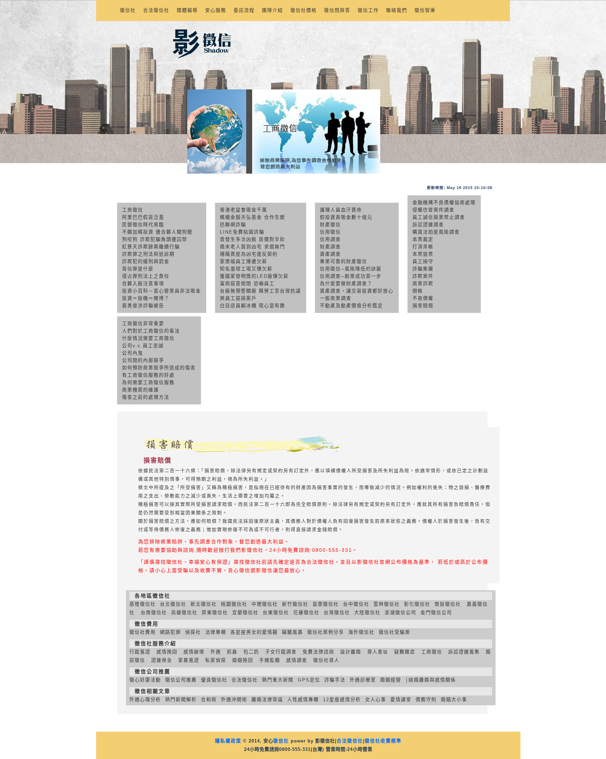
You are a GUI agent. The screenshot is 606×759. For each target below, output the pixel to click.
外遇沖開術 (234, 699)
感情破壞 (193, 651)
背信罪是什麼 (138, 268)
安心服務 (215, 10)
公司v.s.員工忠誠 (143, 345)
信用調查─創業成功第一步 (351, 276)
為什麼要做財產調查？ (346, 283)
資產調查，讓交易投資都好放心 (356, 291)
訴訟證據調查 (428, 224)
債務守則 (426, 699)
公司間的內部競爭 (143, 360)
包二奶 (251, 651)
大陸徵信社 (367, 612)
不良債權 (422, 298)
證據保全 (161, 660)
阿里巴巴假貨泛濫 (143, 217)
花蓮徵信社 (306, 612)
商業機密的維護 (140, 389)
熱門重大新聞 (278, 680)
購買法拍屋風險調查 (436, 232)
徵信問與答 (337, 10)
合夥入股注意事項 (143, 283)
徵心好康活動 (145, 680)
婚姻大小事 (454, 699)
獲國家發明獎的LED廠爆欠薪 (254, 276)
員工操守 (422, 261)
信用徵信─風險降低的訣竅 (351, 268)
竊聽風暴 (292, 632)
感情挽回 (166, 651)
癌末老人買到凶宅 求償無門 (252, 246)
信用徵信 (330, 232)
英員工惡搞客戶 (238, 298)
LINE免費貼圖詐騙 (242, 232)
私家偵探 (215, 660)
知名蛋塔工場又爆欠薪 (246, 268)
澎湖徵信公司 (400, 612)
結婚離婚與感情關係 (432, 680)
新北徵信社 (203, 604)
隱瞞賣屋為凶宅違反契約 (249, 254)
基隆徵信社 (142, 604)
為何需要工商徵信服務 (148, 382)
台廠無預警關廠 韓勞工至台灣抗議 (260, 291)
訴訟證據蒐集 (464, 651)
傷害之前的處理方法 (145, 397)
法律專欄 (215, 632)
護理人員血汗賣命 (341, 210)
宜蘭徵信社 (245, 612)
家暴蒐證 (188, 660)
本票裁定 (422, 239)
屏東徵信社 (215, 612)
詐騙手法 (334, 680)
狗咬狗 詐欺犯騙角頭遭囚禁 (154, 239)
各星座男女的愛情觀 (254, 632)
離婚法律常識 (267, 699)
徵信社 (128, 10)
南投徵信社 (448, 604)
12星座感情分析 (342, 699)
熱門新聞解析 (181, 699)
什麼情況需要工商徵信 (148, 338)
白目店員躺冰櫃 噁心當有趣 (252, 305)
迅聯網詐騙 (233, 224)
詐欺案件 (422, 276)
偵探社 (193, 632)
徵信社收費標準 (383, 741)
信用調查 (330, 239)
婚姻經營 (390, 680)
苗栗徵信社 (325, 604)
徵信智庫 (425, 10)
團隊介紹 (272, 10)
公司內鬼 (132, 353)
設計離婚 (350, 651)
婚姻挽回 (242, 660)
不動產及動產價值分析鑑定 (351, 305)
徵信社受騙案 (394, 632)
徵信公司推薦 (181, 680)
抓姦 (232, 651)
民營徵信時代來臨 (143, 224)
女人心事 (375, 699)
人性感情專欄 (303, 699)
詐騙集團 (422, 268)
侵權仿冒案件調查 (433, 210)
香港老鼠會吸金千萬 (243, 210)
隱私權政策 (228, 741)
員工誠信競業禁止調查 (438, 217)
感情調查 (296, 660)
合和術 (209, 699)
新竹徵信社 (295, 604)
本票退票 (422, 254)
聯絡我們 (396, 10)
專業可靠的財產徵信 (343, 261)
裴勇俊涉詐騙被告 (143, 305)
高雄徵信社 (184, 612)
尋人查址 (377, 651)
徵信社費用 (142, 632)
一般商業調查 (335, 298)
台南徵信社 (154, 612)
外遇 (215, 651)
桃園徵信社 (234, 604)
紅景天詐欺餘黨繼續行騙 (151, 246)
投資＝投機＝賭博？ (145, 298)
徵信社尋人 (326, 660)
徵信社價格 (303, 10)
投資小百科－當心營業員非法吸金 (161, 291)
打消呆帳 (422, 246)
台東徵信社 (276, 612)
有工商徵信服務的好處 (148, 375)
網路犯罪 (170, 632)
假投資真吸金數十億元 (346, 217)
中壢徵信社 (264, 604)
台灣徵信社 (337, 612)
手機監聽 (269, 660)
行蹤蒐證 (139, 651)
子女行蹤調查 (281, 651)
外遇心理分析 (145, 699)
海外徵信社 (361, 632)
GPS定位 (309, 680)
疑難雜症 (404, 651)
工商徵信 (132, 210)
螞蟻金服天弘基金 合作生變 (252, 217)
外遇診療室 (363, 680)
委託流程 (244, 10)
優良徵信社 (214, 680)
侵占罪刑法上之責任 (145, 276)
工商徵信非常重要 (143, 323)
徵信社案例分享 (325, 632)
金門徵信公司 (436, 612)
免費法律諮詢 (318, 651)
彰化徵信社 (417, 604)
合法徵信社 (156, 10)
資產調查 (330, 254)
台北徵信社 (173, 604)
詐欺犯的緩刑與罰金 (145, 261)
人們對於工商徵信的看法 (151, 331)
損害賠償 (422, 305)
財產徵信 (330, 224)
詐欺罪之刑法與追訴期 (148, 254)
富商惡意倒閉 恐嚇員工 (247, 283)
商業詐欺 (422, 283)
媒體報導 (187, 10)
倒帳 (417, 291)
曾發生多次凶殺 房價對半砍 (252, 239)
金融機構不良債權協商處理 (444, 202)
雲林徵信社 (386, 604)
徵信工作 (368, 10)
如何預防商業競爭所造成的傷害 (159, 367)
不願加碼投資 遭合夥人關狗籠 (157, 232)
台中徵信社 (356, 604)
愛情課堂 (400, 699)
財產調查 (330, 246)
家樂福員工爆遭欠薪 (243, 261)
